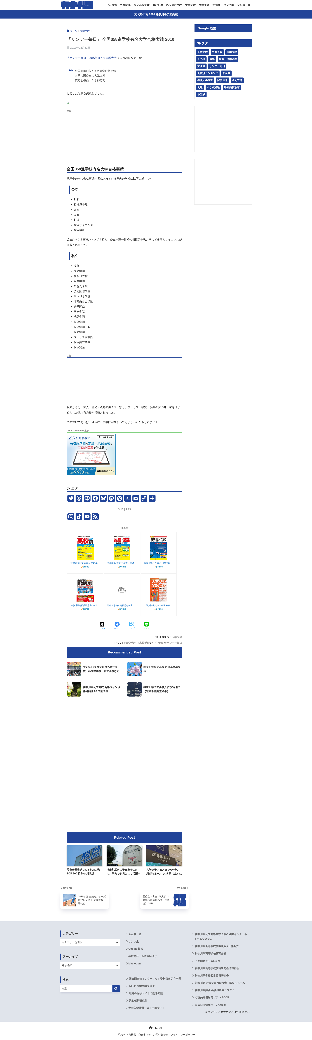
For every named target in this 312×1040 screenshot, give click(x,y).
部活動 (226, 73)
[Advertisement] (124, 137)
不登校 (201, 94)
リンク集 (229, 5)
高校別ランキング (207, 73)
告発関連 (125, 5)
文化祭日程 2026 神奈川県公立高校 (156, 14)
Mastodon (134, 963)
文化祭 (216, 5)
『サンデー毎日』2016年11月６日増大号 (92, 57)
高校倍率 (158, 5)
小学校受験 (213, 87)
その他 (201, 59)
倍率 (212, 59)
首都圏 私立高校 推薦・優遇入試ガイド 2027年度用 (121, 563)
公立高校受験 (142, 5)
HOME (158, 1028)
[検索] (116, 988)
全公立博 (237, 80)
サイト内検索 (128, 1034)
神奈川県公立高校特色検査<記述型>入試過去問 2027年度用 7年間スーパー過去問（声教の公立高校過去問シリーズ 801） (121, 605)
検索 (114, 5)
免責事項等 (144, 1034)
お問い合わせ (160, 1034)
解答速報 (222, 80)
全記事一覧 (243, 5)
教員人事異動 (205, 80)
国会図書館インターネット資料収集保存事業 (154, 978)
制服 (200, 87)
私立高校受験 (174, 5)
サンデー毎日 (174, 642)
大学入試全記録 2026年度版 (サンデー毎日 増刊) (158, 605)
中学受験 (190, 5)
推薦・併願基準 (228, 59)
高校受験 (144, 642)
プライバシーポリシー (183, 1034)
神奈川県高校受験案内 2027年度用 (85, 605)
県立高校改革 (232, 87)
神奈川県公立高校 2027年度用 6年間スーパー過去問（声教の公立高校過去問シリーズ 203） (158, 563)
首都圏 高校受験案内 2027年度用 (85, 563)
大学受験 (204, 5)
